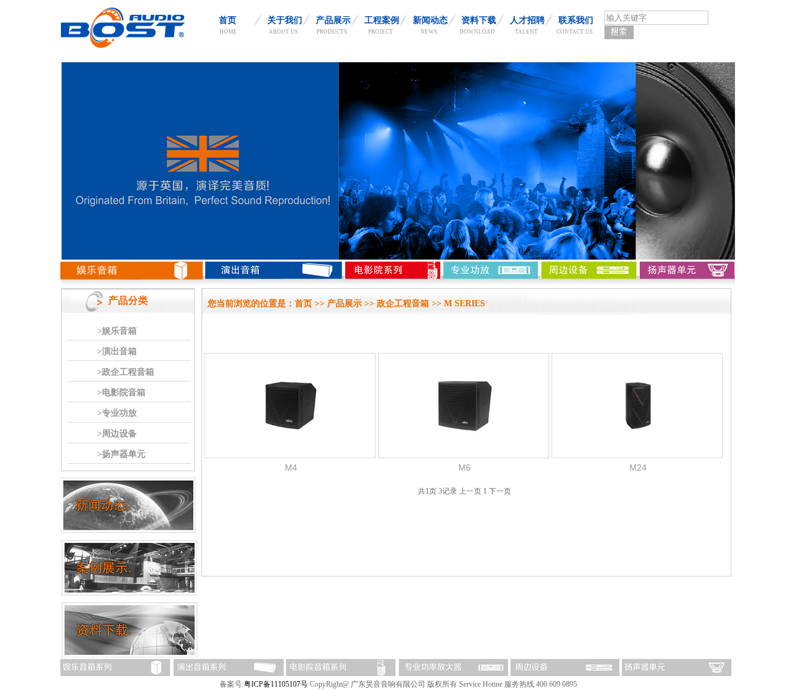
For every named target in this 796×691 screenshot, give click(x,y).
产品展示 (333, 20)
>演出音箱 (117, 351)
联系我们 (575, 20)
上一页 (470, 491)
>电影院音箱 (121, 392)
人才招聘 (527, 20)
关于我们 (284, 20)
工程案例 (381, 20)
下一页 (500, 491)
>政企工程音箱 (125, 372)
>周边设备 (117, 433)
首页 (227, 20)
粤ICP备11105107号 (276, 684)
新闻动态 (430, 20)
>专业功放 (117, 413)
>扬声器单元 (121, 454)
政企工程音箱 (403, 303)
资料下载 (478, 20)
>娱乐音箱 (117, 331)
